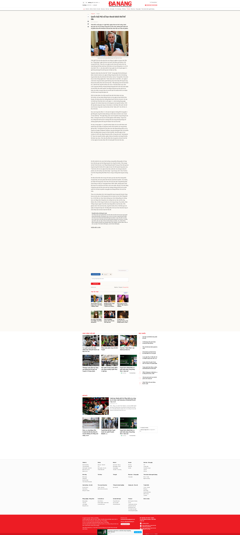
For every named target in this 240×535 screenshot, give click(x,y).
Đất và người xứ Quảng (132, 501)
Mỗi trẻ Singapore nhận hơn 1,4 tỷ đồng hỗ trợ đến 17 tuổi (149, 372)
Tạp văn (145, 469)
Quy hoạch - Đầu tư (116, 464)
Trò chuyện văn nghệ (132, 509)
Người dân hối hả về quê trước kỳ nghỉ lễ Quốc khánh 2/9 (108, 431)
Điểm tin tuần (146, 493)
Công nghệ (130, 476)
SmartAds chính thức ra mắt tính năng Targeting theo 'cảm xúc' (127, 369)
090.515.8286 (154, 5)
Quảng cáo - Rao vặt (133, 485)
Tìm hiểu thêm (138, 532)
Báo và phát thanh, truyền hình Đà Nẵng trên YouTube (149, 529)
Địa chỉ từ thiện (85, 480)
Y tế (116, 8)
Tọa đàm (145, 495)
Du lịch (98, 8)
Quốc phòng (84, 488)
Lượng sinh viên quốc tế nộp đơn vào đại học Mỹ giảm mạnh (149, 362)
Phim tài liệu (146, 490)
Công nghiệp (115, 468)
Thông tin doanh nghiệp (118, 485)
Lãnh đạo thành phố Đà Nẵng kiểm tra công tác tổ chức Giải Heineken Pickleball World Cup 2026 (123, 400)
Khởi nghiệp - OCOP (117, 466)
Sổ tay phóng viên (116, 504)
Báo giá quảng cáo (125, 524)
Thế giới (128, 8)
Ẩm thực (130, 464)
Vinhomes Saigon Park (144, 429)
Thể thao (124, 8)
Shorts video (147, 498)
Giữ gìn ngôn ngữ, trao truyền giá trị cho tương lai (149, 377)
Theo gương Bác (85, 466)
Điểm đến (130, 466)
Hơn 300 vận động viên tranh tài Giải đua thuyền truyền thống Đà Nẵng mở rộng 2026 (90, 432)
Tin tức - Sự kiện (147, 487)
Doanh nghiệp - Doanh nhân (103, 502)
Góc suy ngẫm (116, 502)
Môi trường (84, 476)
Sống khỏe (84, 478)
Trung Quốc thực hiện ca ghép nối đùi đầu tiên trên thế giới (149, 367)
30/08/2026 (86, 5)
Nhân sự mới (84, 471)
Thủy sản (84, 502)
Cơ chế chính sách (101, 504)
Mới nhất (95, 5)
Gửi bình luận (95, 283)
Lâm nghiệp (84, 504)
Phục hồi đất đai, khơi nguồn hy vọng (149, 347)
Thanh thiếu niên (101, 469)
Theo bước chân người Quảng (147, 8)
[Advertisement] (109, 151)
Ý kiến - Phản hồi (101, 487)
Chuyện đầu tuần (116, 501)
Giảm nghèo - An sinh (102, 468)
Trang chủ (93, 13)
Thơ (144, 464)
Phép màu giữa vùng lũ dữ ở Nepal (109, 348)
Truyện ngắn (146, 466)
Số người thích (125, 287)
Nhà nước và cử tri (86, 469)
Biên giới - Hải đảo (85, 490)
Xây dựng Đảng (85, 464)
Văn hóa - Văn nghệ (110, 8)
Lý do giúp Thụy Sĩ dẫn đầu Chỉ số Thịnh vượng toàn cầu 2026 (149, 357)
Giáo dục (103, 8)
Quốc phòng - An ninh (87, 485)
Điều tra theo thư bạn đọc (103, 488)
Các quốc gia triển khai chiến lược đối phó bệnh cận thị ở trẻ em (90, 349)
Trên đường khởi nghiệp (132, 510)
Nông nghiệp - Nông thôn (88, 498)
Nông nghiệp (84, 501)
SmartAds (124, 373)
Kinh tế (94, 8)
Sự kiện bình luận (117, 498)
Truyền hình (146, 485)
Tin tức (129, 502)
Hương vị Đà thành (147, 492)
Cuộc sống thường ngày (87, 481)
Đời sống (119, 8)
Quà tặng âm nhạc (132, 507)
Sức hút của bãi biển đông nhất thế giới (149, 337)
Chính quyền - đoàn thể (86, 468)
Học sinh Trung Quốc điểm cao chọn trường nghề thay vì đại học (109, 369)
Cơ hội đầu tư (101, 498)
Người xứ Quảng (147, 478)
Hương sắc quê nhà (132, 505)
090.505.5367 (149, 5)
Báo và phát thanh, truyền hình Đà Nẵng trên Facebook (149, 526)
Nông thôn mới (85, 505)
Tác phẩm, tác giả (147, 468)
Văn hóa (145, 471)
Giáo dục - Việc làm (101, 464)
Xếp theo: (116, 287)
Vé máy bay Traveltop (144, 427)
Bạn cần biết (115, 487)
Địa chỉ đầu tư (100, 501)
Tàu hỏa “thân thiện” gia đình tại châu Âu (127, 348)
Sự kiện (129, 468)
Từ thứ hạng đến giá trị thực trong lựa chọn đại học (149, 342)
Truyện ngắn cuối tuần (132, 504)
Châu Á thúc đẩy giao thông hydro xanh (149, 383)
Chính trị (87, 8)
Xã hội (91, 8)
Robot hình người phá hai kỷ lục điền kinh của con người (149, 352)
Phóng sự (145, 488)
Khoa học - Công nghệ (136, 8)
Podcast (130, 498)
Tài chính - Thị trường (117, 469)
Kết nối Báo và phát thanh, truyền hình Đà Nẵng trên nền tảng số (148, 519)
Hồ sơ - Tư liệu (146, 476)
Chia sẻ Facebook (96, 274)
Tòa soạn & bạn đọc (102, 485)
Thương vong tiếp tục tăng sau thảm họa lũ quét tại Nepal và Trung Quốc (90, 369)
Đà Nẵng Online (145, 523)
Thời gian (120, 287)
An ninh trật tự (85, 487)
